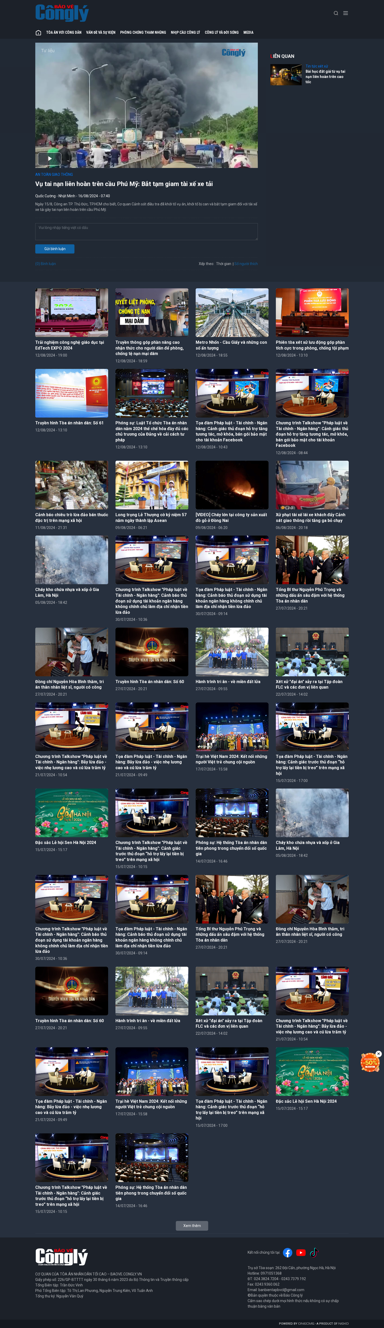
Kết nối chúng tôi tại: (264, 1252)
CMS (306, 1323)
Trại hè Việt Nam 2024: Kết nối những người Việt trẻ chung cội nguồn (231, 759)
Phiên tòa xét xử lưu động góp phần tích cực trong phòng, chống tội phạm (312, 345)
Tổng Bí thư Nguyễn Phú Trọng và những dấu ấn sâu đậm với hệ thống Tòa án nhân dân (310, 595)
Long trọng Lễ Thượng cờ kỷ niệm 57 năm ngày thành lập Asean (151, 517)
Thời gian (223, 264)
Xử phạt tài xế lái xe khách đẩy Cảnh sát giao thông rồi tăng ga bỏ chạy (310, 517)
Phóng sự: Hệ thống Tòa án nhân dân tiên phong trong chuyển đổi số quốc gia (231, 848)
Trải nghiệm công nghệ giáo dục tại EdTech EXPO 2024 (69, 345)
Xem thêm (192, 1226)
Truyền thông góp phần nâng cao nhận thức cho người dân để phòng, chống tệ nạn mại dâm (149, 348)
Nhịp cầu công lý (185, 32)
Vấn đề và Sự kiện (100, 32)
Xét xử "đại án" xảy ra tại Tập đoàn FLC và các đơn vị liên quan (309, 684)
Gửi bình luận (55, 249)
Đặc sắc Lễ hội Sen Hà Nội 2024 (65, 842)
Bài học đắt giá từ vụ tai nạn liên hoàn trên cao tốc (325, 76)
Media (248, 32)
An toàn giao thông (54, 174)
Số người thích (246, 264)
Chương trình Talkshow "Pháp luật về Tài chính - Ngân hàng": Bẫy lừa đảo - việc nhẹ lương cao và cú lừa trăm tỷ (71, 762)
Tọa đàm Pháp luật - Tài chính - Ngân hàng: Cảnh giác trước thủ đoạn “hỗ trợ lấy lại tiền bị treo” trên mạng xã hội (311, 765)
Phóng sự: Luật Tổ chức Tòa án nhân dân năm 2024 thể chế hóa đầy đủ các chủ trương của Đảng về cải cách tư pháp (151, 431)
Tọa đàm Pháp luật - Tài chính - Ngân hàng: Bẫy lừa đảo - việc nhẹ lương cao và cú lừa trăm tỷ (151, 762)
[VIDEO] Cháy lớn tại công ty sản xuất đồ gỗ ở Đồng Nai (231, 517)
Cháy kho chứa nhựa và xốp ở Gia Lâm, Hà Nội (67, 592)
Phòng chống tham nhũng (143, 32)
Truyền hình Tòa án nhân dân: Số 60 (149, 681)
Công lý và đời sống (222, 32)
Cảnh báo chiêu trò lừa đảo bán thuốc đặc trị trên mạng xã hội (71, 517)
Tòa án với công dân (64, 32)
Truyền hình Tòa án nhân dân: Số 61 (69, 422)
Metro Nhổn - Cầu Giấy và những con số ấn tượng (231, 345)
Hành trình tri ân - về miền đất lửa (228, 681)
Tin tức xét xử (317, 66)
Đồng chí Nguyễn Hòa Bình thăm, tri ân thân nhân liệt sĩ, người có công (69, 684)
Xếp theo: (206, 264)
